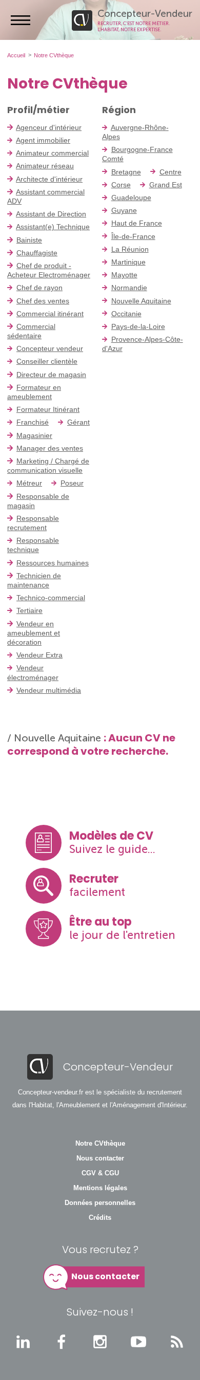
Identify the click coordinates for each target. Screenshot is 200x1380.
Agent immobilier (43, 140)
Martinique (128, 262)
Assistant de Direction (51, 214)
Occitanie (126, 314)
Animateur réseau (45, 166)
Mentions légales (100, 1188)
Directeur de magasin (51, 374)
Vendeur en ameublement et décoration (33, 633)
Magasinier (34, 435)
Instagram (100, 1341)
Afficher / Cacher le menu (20, 20)
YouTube (138, 1341)
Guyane (124, 210)
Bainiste (29, 240)
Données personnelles (100, 1203)
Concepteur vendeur (49, 348)
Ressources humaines (52, 563)
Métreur (29, 483)
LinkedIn (23, 1341)
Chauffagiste (36, 253)
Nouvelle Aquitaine (141, 301)
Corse (121, 185)
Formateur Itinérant (47, 409)
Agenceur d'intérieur (49, 127)
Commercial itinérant (50, 314)
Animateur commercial (52, 153)
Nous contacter (100, 1158)
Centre (170, 172)
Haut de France (136, 223)
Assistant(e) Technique (53, 227)
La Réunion (130, 249)
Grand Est (165, 185)
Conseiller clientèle (46, 361)
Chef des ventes (42, 301)
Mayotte (124, 275)
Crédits (100, 1217)
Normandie (129, 287)
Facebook (61, 1341)
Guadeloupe (131, 197)
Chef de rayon (39, 287)
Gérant (78, 422)
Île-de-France (133, 236)
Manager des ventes (49, 448)
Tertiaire (29, 610)
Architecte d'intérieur (49, 179)
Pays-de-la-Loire (138, 326)
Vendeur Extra (39, 655)
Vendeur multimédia (48, 690)
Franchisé (32, 422)
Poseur (72, 483)
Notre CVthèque (100, 1143)
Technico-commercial (50, 598)
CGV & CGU (100, 1173)
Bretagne (126, 172)
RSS (177, 1341)
